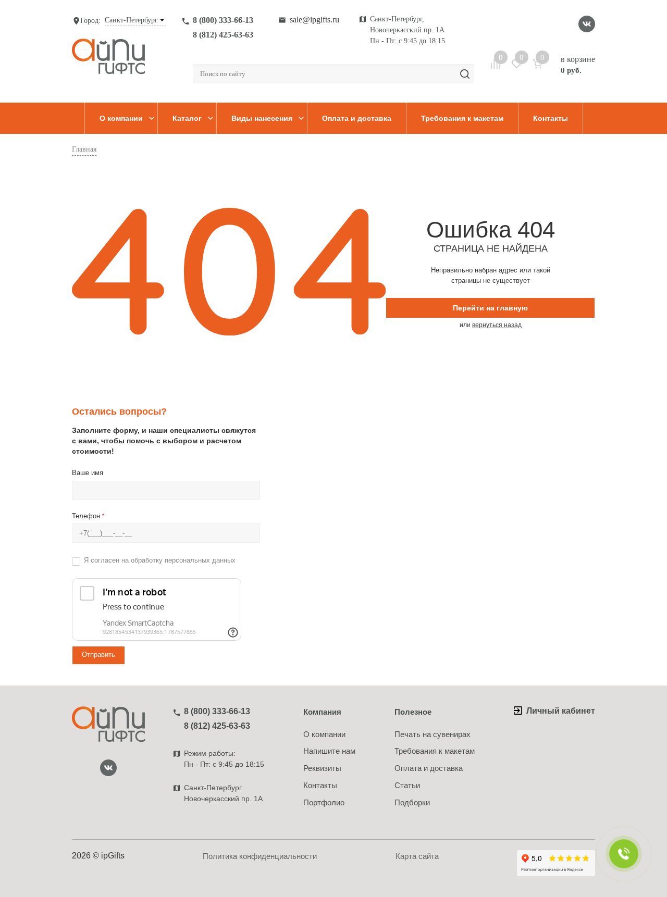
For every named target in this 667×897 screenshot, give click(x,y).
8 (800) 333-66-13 (223, 20)
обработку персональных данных (183, 560)
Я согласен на (160, 560)
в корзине (578, 64)
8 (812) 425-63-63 (223, 34)
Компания (322, 711)
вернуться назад (497, 325)
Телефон (88, 516)
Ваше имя (87, 473)
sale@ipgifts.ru (314, 19)
